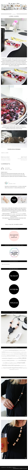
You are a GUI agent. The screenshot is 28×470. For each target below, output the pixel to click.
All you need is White (10, 467)
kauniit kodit (15, 358)
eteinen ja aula (22, 350)
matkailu (4, 352)
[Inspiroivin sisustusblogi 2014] (14, 257)
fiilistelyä (23, 360)
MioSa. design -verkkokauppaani (16, 213)
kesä (7, 367)
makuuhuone (18, 355)
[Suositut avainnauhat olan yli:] (14, 416)
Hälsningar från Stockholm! (22, 158)
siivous (12, 354)
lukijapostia (6, 350)
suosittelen (22, 352)
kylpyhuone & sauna (9, 352)
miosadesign (4, 355)
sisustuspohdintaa (13, 350)
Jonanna (7, 168)
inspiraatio (17, 365)
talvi (18, 350)
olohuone (24, 356)
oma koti (10, 365)
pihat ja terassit (11, 356)
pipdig (25, 468)
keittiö (19, 360)
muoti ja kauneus (16, 352)
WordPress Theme (17, 468)
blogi (4, 367)
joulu (10, 367)
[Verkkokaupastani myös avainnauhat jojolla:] (14, 343)
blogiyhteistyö (15, 367)
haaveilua (4, 360)
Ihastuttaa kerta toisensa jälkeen (5, 158)
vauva (25, 354)
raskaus (15, 363)
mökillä (4, 350)
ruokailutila (4, 358)
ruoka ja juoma (4, 152)
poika (11, 363)
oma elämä (22, 358)
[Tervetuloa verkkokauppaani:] (14, 203)
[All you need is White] (14, 5)
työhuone (17, 360)
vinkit (9, 363)
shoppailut (10, 358)
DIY (3, 363)
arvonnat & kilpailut (18, 354)
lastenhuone (22, 365)
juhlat (6, 363)
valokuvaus (17, 369)
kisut (20, 367)
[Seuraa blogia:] (14, 280)
